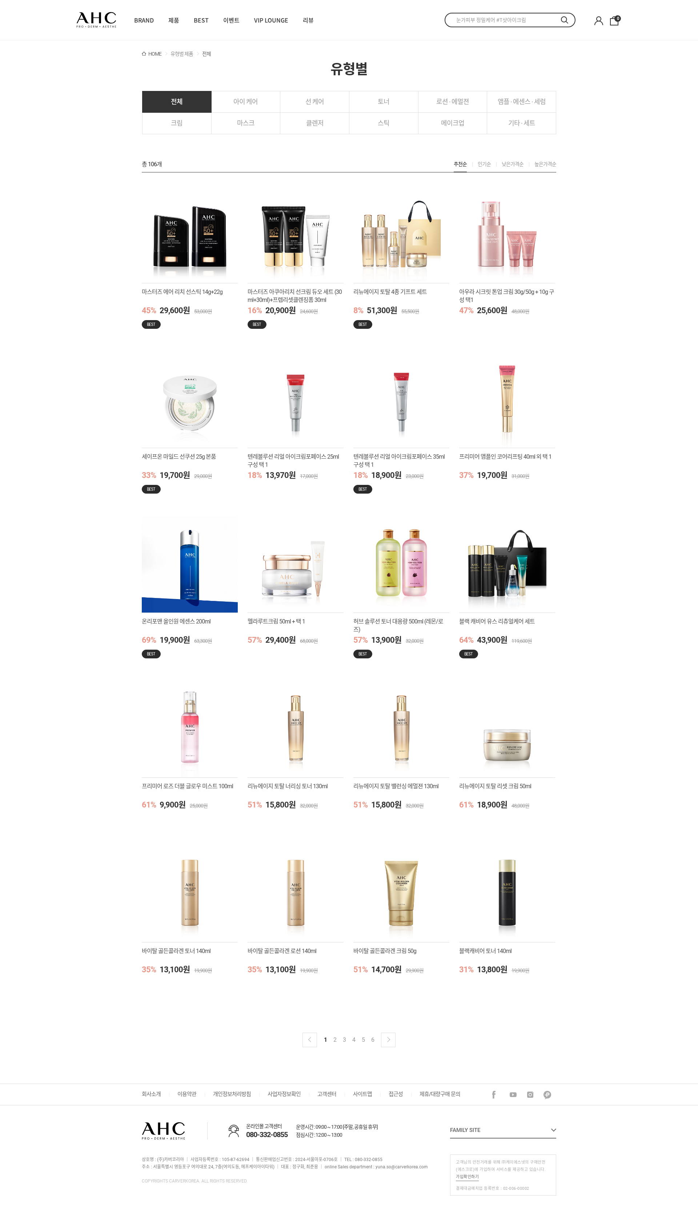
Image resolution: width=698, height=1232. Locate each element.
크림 (176, 123)
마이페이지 (598, 20)
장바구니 (617, 18)
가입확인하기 (467, 1177)
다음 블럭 (388, 1040)
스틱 (383, 123)
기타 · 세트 (521, 123)
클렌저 (315, 123)
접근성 (396, 1094)
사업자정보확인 (284, 1094)
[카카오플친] (547, 1095)
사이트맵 (362, 1094)
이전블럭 (309, 1040)
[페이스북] (496, 1095)
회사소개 (151, 1094)
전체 (176, 101)
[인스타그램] (530, 1095)
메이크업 (452, 123)
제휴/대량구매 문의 (440, 1094)
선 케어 (314, 101)
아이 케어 (245, 101)
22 (96, 20)
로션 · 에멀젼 (452, 101)
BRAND (144, 20)
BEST (201, 20)
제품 (173, 20)
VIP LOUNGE (271, 20)
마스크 (245, 123)
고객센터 (326, 1094)
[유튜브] (513, 1095)
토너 (383, 101)
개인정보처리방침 (232, 1094)
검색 (568, 20)
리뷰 (308, 20)
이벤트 (231, 20)
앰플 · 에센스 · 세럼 (522, 101)
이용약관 (186, 1094)
